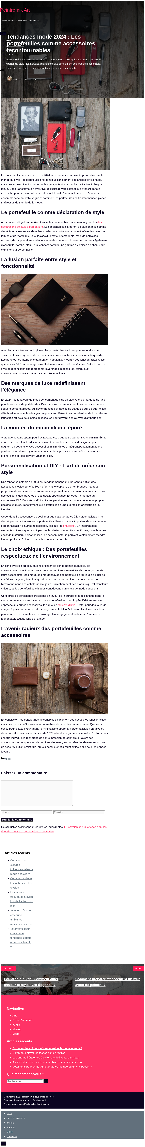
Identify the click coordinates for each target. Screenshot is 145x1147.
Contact (44, 1104)
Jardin (9, 50)
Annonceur (18, 1104)
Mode (9, 59)
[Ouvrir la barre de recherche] (2, 25)
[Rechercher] (45, 1081)
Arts (8, 41)
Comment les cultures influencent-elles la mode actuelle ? (47, 1048)
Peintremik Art (15, 10)
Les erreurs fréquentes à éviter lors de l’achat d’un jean (45, 1057)
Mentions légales (32, 1104)
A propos (11, 64)
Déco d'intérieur (22, 1020)
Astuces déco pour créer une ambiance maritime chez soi (47, 1062)
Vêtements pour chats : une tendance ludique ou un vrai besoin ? (20, 937)
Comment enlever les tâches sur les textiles (21, 883)
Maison (9, 55)
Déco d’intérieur (15, 46)
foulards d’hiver (67, 604)
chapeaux (69, 525)
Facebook (37, 1100)
